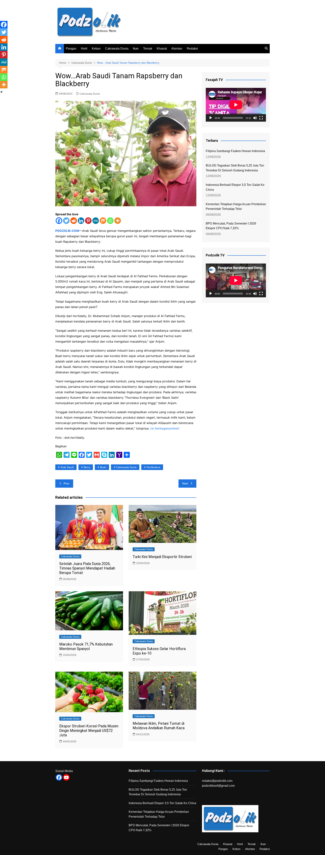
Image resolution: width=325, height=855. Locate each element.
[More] (117, 220)
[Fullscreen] (261, 118)
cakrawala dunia (126, 467)
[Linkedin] (81, 220)
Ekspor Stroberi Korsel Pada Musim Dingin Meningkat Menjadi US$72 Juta (88, 730)
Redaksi (192, 48)
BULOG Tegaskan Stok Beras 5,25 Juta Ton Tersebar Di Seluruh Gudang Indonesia (235, 168)
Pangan (71, 48)
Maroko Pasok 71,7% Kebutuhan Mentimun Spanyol (86, 646)
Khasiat (162, 48)
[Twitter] (66, 220)
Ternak (147, 48)
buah (103, 467)
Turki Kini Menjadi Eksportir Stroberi (162, 556)
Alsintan (176, 48)
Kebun (96, 48)
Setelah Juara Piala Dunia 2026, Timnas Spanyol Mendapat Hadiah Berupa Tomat (87, 568)
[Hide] (1, 91)
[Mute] (255, 118)
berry (87, 467)
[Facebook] (59, 220)
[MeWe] (95, 220)
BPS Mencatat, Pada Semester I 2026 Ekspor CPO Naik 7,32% (231, 226)
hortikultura (153, 467)
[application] (236, 105)
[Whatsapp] (110, 220)
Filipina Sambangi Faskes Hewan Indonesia (235, 151)
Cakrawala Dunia (116, 48)
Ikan (136, 48)
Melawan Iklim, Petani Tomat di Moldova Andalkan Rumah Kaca (159, 725)
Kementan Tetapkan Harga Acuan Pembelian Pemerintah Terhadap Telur (236, 207)
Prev (66, 483)
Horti (84, 48)
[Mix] (103, 220)
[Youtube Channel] (66, 777)
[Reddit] (73, 220)
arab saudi (67, 467)
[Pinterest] (88, 220)
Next (185, 483)
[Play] (211, 118)
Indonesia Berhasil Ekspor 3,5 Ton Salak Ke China (235, 187)
